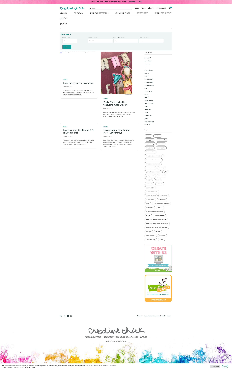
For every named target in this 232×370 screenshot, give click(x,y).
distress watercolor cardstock (154, 156)
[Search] (90, 8)
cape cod (147, 64)
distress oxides (150, 152)
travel (146, 119)
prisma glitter (149, 208)
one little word (149, 103)
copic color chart (162, 140)
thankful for (148, 115)
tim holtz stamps (150, 235)
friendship (161, 168)
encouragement (150, 168)
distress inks (149, 148)
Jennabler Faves (122, 13)
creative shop (149, 82)
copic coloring (150, 144)
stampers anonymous (152, 228)
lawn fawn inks (150, 200)
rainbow (160, 208)
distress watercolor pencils (153, 160)
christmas (157, 136)
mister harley (149, 100)
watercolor (162, 235)
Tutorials (78, 13)
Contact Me (161, 316)
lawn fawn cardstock (151, 192)
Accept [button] (225, 366)
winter (161, 239)
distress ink (161, 144)
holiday (157, 180)
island (146, 94)
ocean (147, 204)
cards (65, 79)
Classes (63, 13)
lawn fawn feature (151, 196)
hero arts (148, 180)
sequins (148, 216)
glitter (165, 172)
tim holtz (158, 231)
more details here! (135, 2)
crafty (146, 76)
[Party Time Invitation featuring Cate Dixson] (119, 73)
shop (137, 8)
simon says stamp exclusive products (156, 220)
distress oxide (161, 148)
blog (144, 8)
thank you (148, 231)
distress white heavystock (153, 164)
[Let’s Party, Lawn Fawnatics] (79, 64)
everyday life (149, 91)
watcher (147, 125)
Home (62, 18)
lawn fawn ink (163, 196)
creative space (149, 85)
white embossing (150, 239)
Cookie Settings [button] (215, 366)
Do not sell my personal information (19, 368)
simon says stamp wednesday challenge (157, 224)
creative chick (149, 79)
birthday (148, 136)
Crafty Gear (142, 13)
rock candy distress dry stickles (154, 212)
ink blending (149, 184)
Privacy (139, 316)
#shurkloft (148, 58)
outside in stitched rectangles (161, 204)
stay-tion (164, 228)
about (150, 8)
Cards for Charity (163, 13)
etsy (146, 88)
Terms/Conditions (149, 316)
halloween (161, 176)
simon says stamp (159, 216)
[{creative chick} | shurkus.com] (72, 8)
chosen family (149, 70)
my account (161, 8)
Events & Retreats (98, 13)
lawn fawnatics (150, 188)
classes (147, 73)
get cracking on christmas (153, 172)
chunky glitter (149, 140)
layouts (147, 97)
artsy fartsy (148, 61)
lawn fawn (160, 184)
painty (146, 106)
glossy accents (150, 176)
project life (148, 109)
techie (146, 112)
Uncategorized (149, 122)
